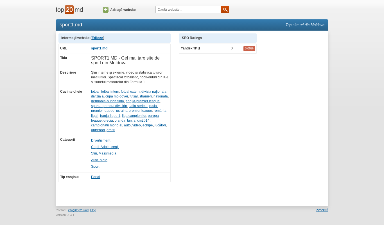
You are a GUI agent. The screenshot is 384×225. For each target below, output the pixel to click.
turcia (131, 120)
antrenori (98, 130)
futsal (134, 96)
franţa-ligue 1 (110, 116)
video (136, 125)
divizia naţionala (153, 92)
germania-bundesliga (107, 101)
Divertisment (100, 140)
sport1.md (99, 48)
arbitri (111, 130)
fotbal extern (130, 92)
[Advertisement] (295, 117)
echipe (148, 125)
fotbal (95, 92)
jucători (160, 125)
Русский (322, 210)
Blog (93, 210)
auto (127, 125)
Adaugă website (123, 10)
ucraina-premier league (134, 111)
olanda (120, 120)
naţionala (160, 96)
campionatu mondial (106, 125)
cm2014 (143, 120)
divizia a (97, 96)
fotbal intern (110, 92)
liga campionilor (134, 116)
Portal (95, 177)
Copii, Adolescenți (105, 147)
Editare (97, 38)
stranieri (145, 96)
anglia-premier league (143, 101)
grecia (108, 120)
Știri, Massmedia (103, 153)
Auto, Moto (99, 160)
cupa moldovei (116, 96)
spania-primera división (109, 106)
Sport (95, 167)
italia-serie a (138, 106)
